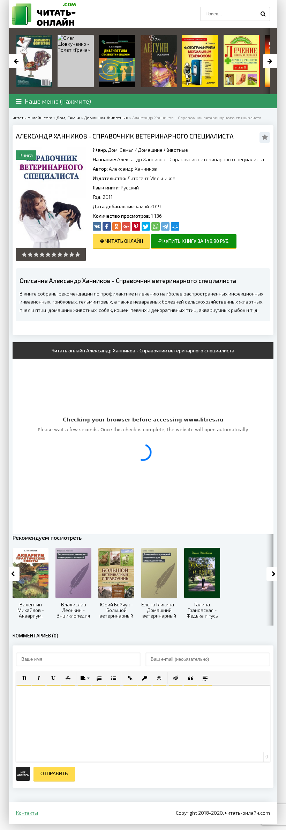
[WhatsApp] (155, 226)
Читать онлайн (123, 241)
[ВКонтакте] (97, 226)
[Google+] (126, 226)
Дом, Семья (121, 150)
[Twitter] (146, 226)
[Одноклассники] (116, 226)
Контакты (27, 813)
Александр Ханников (133, 169)
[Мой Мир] (175, 226)
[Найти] (263, 14)
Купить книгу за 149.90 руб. (195, 241)
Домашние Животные (163, 150)
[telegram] (165, 226)
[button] (24, 678)
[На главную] (44, 14)
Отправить (54, 773)
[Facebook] (107, 226)
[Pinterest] (136, 226)
